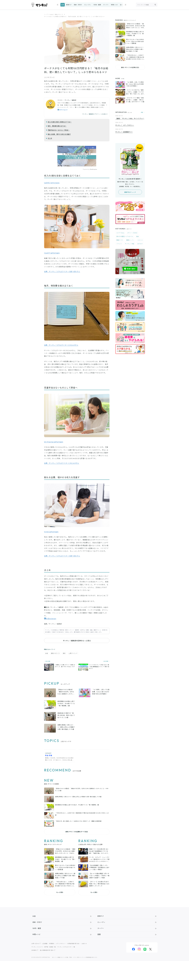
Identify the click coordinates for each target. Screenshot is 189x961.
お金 (62, 5)
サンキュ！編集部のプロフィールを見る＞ (95, 114)
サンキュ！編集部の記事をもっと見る (77, 640)
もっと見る (59, 892)
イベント (119, 244)
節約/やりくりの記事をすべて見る (77, 832)
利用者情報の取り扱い (74, 943)
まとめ (50, 138)
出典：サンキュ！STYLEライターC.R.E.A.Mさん (61, 345)
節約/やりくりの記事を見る (130, 67)
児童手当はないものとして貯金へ (58, 130)
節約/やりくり (59, 14)
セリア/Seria (120, 233)
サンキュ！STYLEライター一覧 (66, 947)
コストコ (140, 240)
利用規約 (51, 943)
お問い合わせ (35, 943)
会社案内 (34, 950)
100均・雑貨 (97, 5)
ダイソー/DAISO (132, 233)
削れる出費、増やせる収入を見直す (59, 134)
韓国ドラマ (119, 240)
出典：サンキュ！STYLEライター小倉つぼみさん (62, 271)
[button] (58, 5)
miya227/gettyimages (52, 253)
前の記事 (47, 661)
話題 (121, 5)
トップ (46, 14)
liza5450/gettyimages (51, 182)
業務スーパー (130, 240)
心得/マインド (73, 653)
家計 (64, 653)
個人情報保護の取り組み (47, 950)
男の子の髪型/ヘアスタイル (124, 236)
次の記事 (105, 661)
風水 (137, 236)
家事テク (69, 5)
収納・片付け (78, 5)
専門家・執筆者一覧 (50, 947)
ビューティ (87, 5)
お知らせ (84, 943)
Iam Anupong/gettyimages (53, 441)
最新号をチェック (130, 192)
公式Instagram (63, 110)
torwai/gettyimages (51, 531)
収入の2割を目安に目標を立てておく (60, 122)
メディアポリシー (61, 943)
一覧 (141, 112)
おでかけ (140, 244)
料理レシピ (114, 5)
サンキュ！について (37, 947)
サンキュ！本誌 (129, 244)
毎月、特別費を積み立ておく (57, 126)
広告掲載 (44, 943)
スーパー (106, 5)
